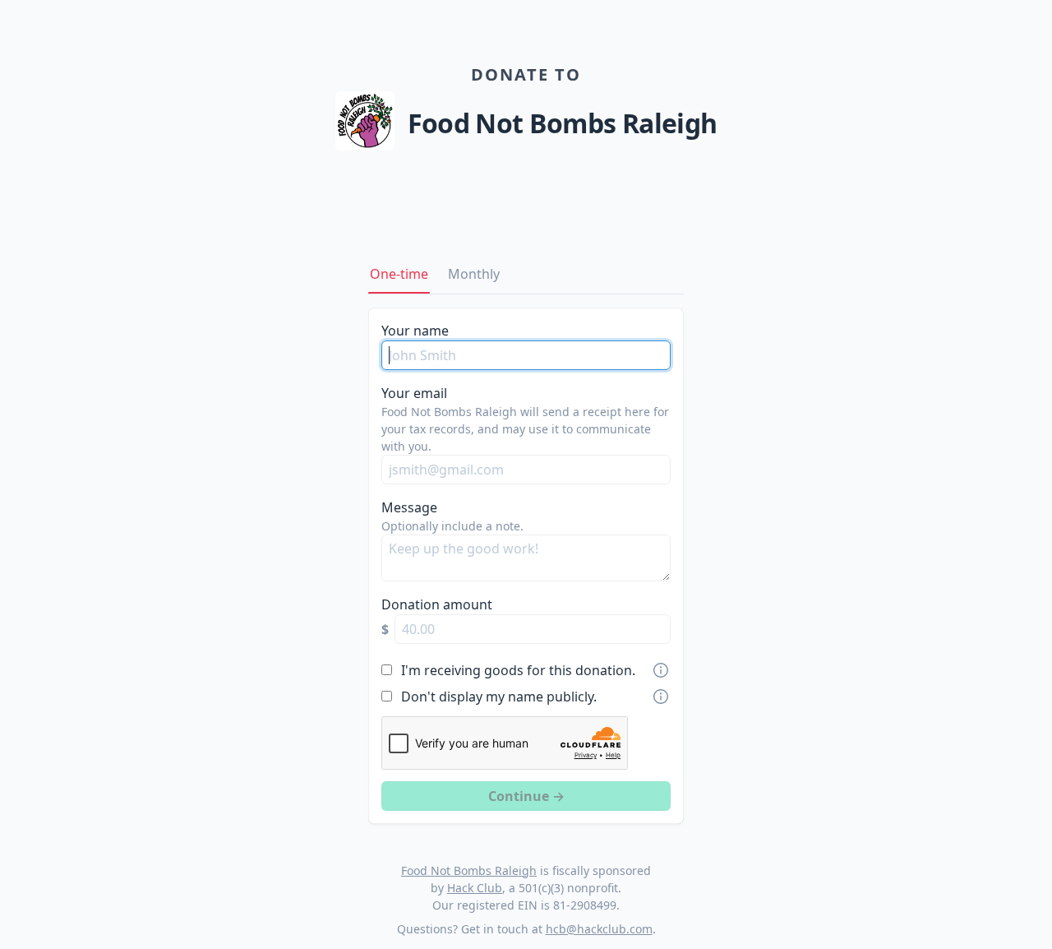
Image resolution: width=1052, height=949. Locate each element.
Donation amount (436, 604)
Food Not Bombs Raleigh (469, 870)
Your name (415, 331)
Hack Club (474, 888)
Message (409, 507)
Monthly (474, 274)
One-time (399, 274)
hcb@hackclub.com (599, 929)
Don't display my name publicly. (499, 696)
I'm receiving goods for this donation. (518, 670)
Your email (414, 393)
